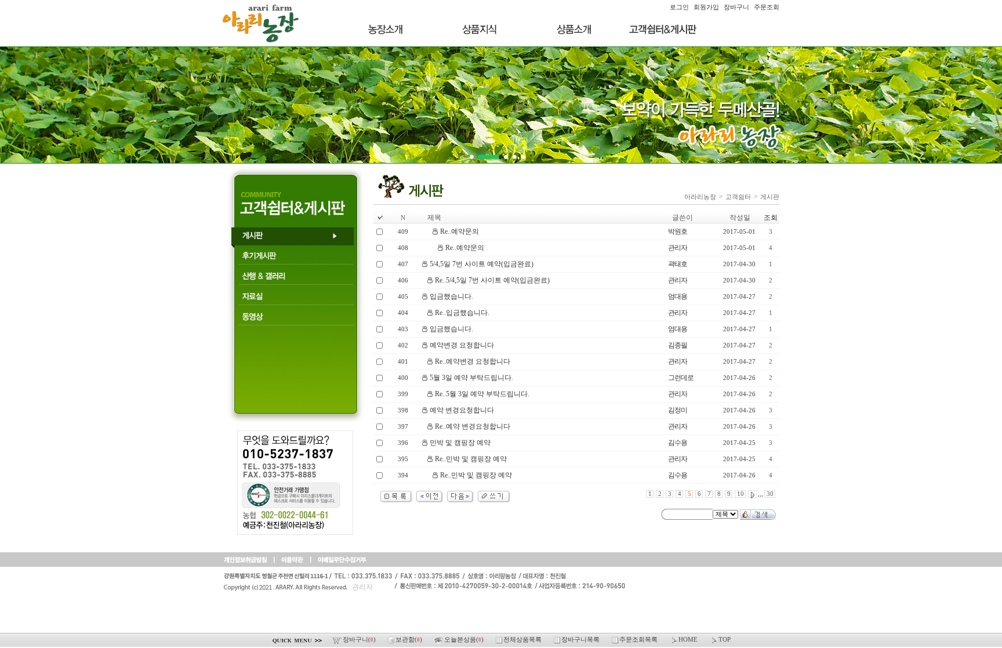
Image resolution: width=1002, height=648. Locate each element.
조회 (771, 217)
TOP (724, 639)
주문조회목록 (639, 639)
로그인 (679, 6)
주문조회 (766, 6)
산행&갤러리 (295, 278)
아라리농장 (700, 196)
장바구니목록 (581, 639)
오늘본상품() (464, 639)
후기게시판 (295, 258)
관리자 (362, 587)
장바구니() (360, 639)
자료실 (295, 298)
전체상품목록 (523, 639)
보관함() (409, 639)
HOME (688, 639)
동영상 (295, 319)
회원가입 (706, 6)
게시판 (295, 237)
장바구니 (736, 6)
